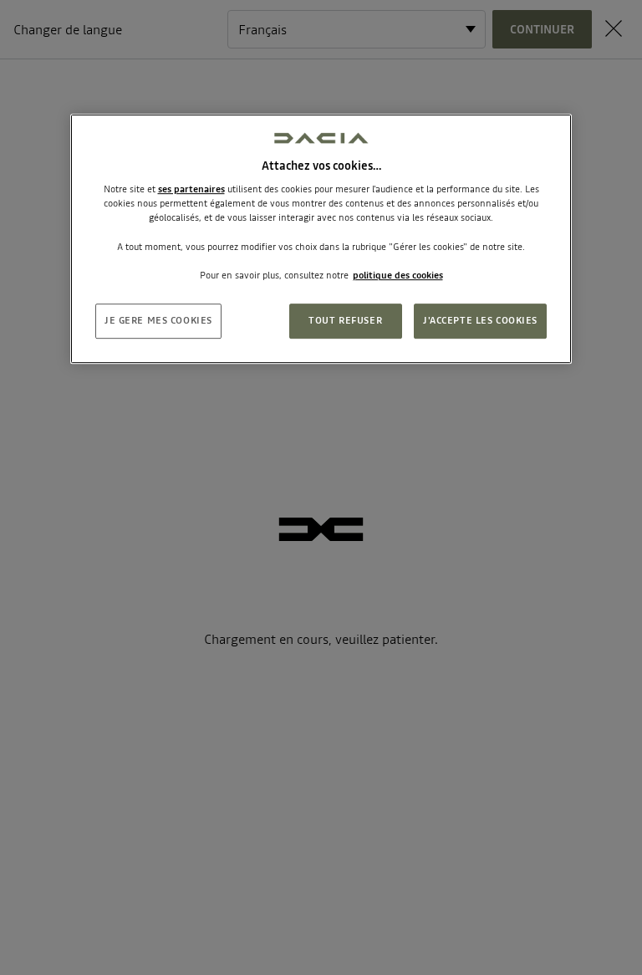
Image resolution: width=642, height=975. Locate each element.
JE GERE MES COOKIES (158, 320)
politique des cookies (398, 275)
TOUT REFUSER (345, 320)
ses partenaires (191, 189)
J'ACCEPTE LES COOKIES (480, 320)
